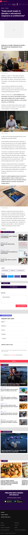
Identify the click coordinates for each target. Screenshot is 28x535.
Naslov (3, 321)
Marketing (17, 523)
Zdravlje (6, 8)
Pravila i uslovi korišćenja (20, 530)
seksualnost (5, 270)
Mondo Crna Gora (5, 517)
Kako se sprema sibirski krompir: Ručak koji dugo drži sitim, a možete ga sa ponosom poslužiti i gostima (9, 482)
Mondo (3, 512)
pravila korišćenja (12, 355)
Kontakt (16, 525)
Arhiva (16, 527)
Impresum (2, 525)
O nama (2, 523)
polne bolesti (20, 270)
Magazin (2, 8)
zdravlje (13, 270)
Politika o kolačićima (5, 527)
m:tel (5, 533)
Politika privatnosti (5, 530)
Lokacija (3, 334)
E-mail (3, 330)
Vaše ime (3, 326)
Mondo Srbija (4, 514)
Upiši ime (3, 293)
